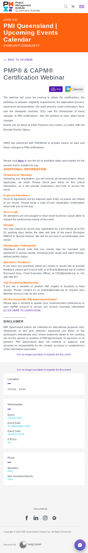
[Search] (66, 6)
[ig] (45, 519)
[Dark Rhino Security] (30, 545)
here (20, 160)
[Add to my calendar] (74, 89)
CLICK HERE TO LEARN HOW (22, 310)
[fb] (26, 519)
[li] (35, 519)
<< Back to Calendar (18, 59)
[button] (80, 545)
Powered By (9, 544)
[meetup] (54, 519)
